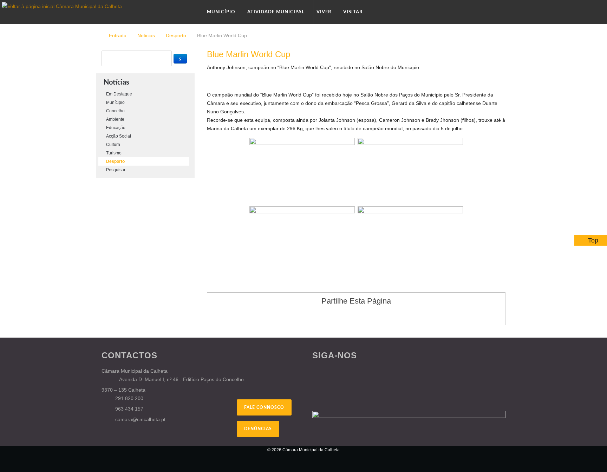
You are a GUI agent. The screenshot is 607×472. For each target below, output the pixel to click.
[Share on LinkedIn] (376, 314)
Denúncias (258, 429)
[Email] (503, 67)
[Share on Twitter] (362, 314)
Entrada (117, 35)
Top (593, 240)
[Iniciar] (180, 59)
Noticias (146, 35)
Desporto (176, 35)
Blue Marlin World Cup (248, 54)
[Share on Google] (349, 314)
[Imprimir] (495, 67)
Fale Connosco (264, 407)
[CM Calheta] (138, 454)
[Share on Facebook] (336, 314)
